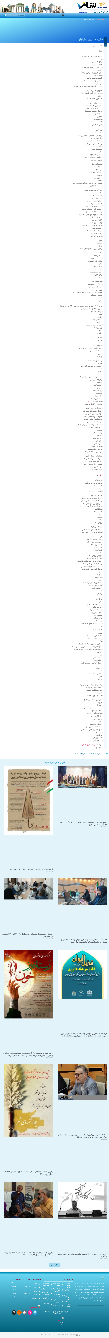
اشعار (98, 19)
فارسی (90, 753)
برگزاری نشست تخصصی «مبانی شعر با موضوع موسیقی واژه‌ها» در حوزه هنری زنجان (28, 1172)
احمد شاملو (102, 753)
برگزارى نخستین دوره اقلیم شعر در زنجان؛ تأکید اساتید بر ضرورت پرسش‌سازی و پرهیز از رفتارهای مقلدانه (28, 1253)
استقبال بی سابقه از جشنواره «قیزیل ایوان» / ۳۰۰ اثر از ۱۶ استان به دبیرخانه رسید (27, 935)
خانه (102, 19)
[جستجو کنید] (5, 15)
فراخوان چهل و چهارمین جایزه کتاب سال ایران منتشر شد (31, 869)
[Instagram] (14, 1312)
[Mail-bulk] (24, 1312)
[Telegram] (35, 1312)
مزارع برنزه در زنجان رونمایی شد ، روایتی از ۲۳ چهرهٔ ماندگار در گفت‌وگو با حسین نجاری (83, 823)
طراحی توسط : (47, 1335)
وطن (93, 491)
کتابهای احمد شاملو (81, 753)
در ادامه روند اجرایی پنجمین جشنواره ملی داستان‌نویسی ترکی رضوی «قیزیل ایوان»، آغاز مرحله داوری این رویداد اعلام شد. (84, 1035)
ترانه (101, 475)
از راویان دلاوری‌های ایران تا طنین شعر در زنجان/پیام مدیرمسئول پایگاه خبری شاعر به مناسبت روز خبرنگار (82, 1136)
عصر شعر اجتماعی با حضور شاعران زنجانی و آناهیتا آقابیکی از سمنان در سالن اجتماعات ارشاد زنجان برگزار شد (84, 941)
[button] (62, 14)
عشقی (90, 401)
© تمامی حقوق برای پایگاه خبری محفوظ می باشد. (68, 1334)
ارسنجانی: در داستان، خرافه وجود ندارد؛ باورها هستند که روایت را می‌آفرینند (82, 1255)
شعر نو (95, 753)
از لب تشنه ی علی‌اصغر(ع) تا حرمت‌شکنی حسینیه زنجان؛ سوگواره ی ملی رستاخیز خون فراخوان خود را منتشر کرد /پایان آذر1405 (28, 1054)
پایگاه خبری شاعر (88, 744)
